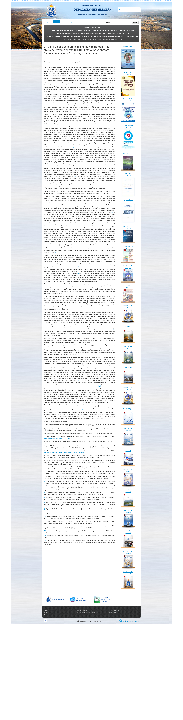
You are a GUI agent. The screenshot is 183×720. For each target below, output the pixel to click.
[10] (113, 330)
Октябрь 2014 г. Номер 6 (128, 470)
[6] (55, 252)
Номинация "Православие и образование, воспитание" (92, 31)
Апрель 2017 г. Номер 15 (128, 287)
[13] (99, 386)
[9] (48, 288)
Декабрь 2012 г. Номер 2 (128, 552)
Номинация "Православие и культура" (123, 31)
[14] (83, 409)
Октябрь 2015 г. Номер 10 (128, 388)
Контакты (86, 22)
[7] (78, 267)
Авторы (64, 22)
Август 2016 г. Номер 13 (128, 327)
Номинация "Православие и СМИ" (118, 33)
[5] (106, 216)
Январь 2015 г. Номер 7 (128, 450)
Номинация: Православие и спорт (62, 31)
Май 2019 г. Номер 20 (128, 174)
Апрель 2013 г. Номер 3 (128, 532)
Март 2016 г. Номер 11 (128, 368)
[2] (53, 174)
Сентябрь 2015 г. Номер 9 (128, 409)
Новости (78, 22)
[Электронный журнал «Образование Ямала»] (91, 6)
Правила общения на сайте (84, 610)
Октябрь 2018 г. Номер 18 (128, 227)
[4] (112, 212)
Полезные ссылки (114, 610)
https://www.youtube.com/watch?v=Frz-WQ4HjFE (58, 438)
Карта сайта (112, 612)
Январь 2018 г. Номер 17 (128, 247)
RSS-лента (47, 614)
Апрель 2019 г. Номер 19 (128, 201)
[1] (74, 148)
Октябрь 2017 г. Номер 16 (128, 267)
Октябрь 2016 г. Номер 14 (128, 306)
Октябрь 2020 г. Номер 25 (128, 47)
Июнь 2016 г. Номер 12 (128, 347)
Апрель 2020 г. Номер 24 (128, 73)
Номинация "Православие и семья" (68, 33)
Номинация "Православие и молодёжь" (93, 33)
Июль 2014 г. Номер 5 (128, 491)
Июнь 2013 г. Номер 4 (128, 511)
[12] (78, 380)
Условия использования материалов (87, 612)
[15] (106, 418)
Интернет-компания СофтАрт (131, 621)
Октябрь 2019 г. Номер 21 (128, 154)
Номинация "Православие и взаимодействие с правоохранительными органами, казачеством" (93, 39)
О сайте (111, 609)
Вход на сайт (123, 10)
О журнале (48, 22)
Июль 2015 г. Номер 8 (128, 429)
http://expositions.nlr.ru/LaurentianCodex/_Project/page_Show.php (64, 452)
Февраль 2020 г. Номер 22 (128, 126)
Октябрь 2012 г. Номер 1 (128, 573)
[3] (75, 176)
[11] (52, 363)
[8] (78, 273)
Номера (56, 22)
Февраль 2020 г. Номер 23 (128, 100)
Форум (71, 22)
